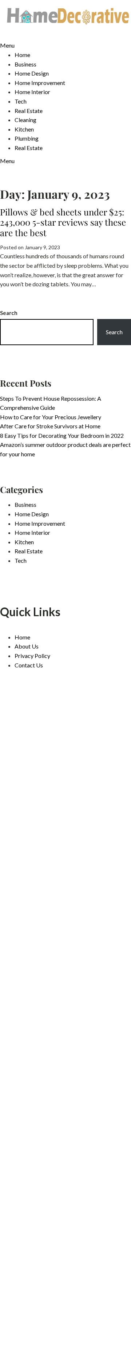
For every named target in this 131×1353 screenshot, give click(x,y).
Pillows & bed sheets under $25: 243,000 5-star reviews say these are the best (63, 222)
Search (8, 313)
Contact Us (29, 665)
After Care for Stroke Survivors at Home (50, 426)
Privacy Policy (32, 655)
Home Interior (32, 91)
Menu (7, 45)
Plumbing (27, 138)
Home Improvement (40, 82)
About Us (27, 646)
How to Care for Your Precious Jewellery (50, 416)
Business (25, 64)
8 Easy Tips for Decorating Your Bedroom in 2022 (62, 435)
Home (22, 54)
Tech (21, 101)
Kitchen (24, 129)
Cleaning (25, 119)
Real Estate (29, 110)
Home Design (32, 73)
